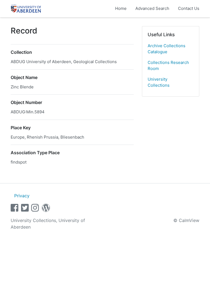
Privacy (22, 195)
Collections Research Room (168, 65)
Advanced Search (152, 8)
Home (121, 8)
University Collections (159, 82)
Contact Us (188, 8)
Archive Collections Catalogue (166, 49)
